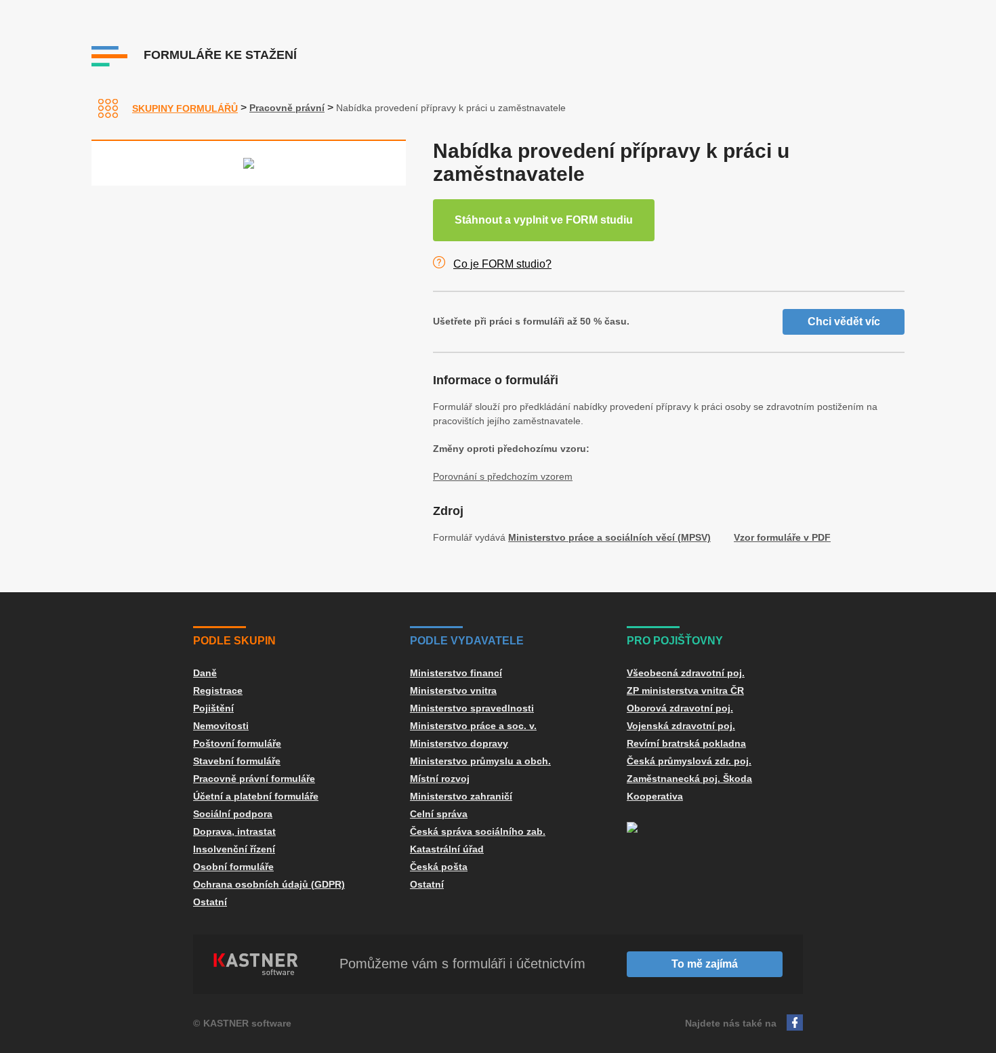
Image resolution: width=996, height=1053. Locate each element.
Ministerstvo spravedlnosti (472, 708)
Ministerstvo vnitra (453, 690)
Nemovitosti (221, 725)
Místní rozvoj (440, 778)
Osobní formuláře (233, 866)
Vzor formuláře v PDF (782, 537)
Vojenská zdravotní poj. (681, 725)
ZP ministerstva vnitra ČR (685, 690)
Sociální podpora (232, 813)
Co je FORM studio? (502, 264)
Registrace (218, 690)
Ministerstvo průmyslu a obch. (480, 761)
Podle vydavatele (467, 640)
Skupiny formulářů (185, 108)
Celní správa (439, 813)
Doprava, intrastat (234, 831)
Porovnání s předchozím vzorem (503, 476)
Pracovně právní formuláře (254, 778)
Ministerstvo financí (456, 672)
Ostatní (210, 901)
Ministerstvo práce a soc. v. (473, 725)
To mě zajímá (704, 964)
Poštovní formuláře (237, 743)
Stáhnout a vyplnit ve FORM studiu (544, 220)
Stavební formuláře (237, 761)
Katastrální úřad (447, 849)
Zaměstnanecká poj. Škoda (689, 778)
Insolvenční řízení (234, 849)
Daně (205, 672)
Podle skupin (234, 640)
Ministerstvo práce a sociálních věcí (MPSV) (609, 537)
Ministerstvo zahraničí (461, 796)
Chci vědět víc (844, 321)
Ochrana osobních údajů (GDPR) (269, 884)
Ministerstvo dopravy (459, 743)
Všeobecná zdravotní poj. (686, 672)
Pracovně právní (287, 107)
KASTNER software (247, 1023)
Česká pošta (439, 866)
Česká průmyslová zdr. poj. (689, 761)
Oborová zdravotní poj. (680, 708)
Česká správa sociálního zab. (477, 831)
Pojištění (213, 708)
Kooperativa (655, 796)
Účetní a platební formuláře (255, 796)
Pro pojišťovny (675, 640)
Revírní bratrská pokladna (686, 743)
